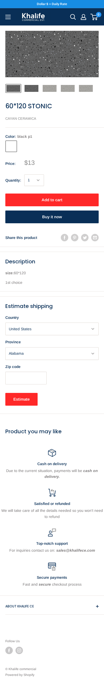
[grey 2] (53, 146)
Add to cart (52, 200)
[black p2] (25, 146)
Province (13, 342)
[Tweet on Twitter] (85, 237)
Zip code (13, 367)
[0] (94, 17)
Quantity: (13, 180)
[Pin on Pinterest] (74, 237)
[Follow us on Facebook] (9, 650)
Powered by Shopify (19, 675)
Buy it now (52, 217)
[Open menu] (8, 17)
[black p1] (11, 146)
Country (12, 317)
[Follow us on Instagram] (19, 650)
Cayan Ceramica (20, 119)
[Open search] (73, 17)
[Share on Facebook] (64, 237)
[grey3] (66, 146)
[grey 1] (39, 146)
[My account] (83, 17)
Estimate (21, 399)
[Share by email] (95, 237)
